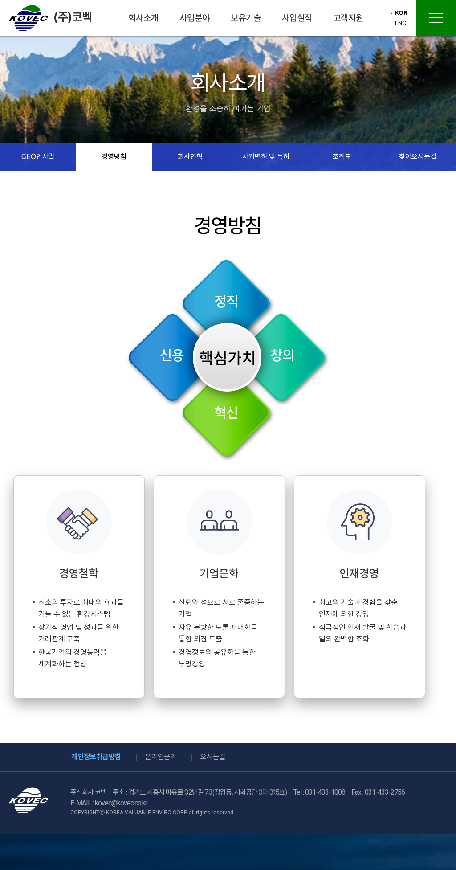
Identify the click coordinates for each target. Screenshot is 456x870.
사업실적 (297, 17)
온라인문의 (160, 756)
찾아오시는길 (417, 156)
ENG (401, 23)
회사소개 (143, 17)
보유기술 (246, 17)
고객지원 (348, 17)
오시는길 (212, 756)
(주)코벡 (72, 17)
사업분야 (194, 17)
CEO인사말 (38, 156)
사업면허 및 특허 (265, 156)
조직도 (342, 156)
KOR (401, 12)
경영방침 (114, 156)
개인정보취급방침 (96, 756)
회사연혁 (190, 156)
